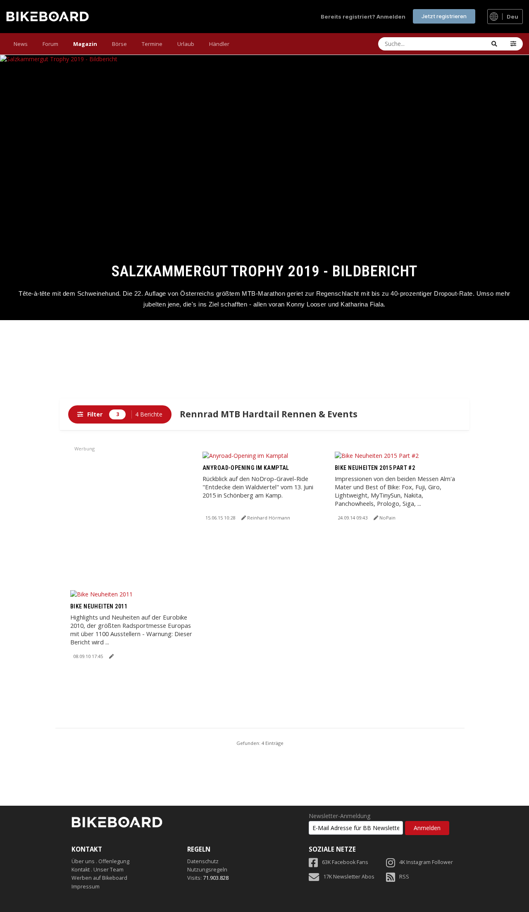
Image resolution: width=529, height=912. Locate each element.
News (21, 44)
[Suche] (494, 43)
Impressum (85, 886)
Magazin (85, 44)
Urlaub (185, 44)
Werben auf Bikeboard (99, 877)
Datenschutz (203, 861)
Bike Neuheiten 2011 (98, 606)
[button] (513, 43)
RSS (404, 876)
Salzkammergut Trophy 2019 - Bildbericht (265, 271)
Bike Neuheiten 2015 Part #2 (375, 467)
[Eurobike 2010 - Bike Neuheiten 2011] (101, 594)
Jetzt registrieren (444, 16)
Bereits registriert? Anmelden (363, 16)
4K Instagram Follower (426, 862)
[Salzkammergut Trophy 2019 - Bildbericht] (264, 187)
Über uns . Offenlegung (100, 861)
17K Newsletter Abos (348, 876)
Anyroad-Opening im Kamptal (246, 467)
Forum (50, 44)
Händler (219, 44)
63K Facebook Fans (345, 862)
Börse (119, 44)
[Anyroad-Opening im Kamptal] (245, 455)
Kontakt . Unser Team (97, 869)
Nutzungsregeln (207, 869)
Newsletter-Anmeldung (339, 816)
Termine (152, 44)
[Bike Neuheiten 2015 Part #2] (377, 455)
